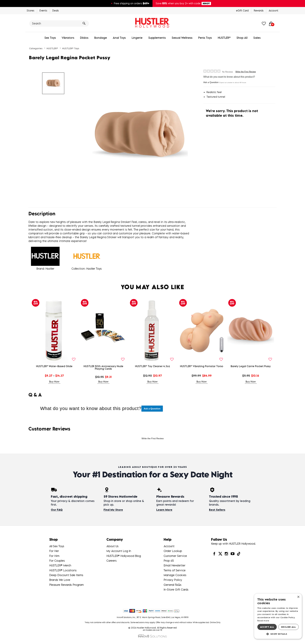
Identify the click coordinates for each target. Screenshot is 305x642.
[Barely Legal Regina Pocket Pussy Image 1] (140, 135)
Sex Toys (50, 37)
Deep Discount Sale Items (66, 575)
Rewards (259, 10)
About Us (112, 546)
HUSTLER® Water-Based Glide (54, 366)
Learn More (164, 509)
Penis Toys (205, 37)
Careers (111, 560)
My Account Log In (118, 551)
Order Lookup (173, 551)
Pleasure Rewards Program (66, 584)
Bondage (100, 37)
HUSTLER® (224, 37)
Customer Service (175, 556)
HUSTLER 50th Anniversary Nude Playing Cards (103, 367)
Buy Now (54, 381)
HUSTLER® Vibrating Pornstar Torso (201, 366)
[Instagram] (226, 553)
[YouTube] (232, 553)
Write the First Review (245, 72)
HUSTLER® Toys (70, 48)
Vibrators (68, 37)
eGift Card (242, 10)
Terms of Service (175, 570)
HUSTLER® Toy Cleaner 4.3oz (152, 366)
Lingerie (137, 37)
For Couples (57, 560)
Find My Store (113, 509)
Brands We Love (59, 579)
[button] (278, 634)
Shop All (242, 37)
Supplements (157, 37)
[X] (220, 553)
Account (273, 10)
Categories (35, 48)
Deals (55, 10)
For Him (54, 556)
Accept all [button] (267, 627)
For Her (54, 551)
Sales (257, 37)
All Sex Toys (56, 546)
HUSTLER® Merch (60, 565)
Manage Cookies (175, 575)
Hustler (49, 268)
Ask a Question (211, 82)
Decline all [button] (288, 627)
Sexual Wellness (182, 37)
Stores (30, 10)
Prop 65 (169, 560)
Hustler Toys (94, 268)
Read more (263, 620)
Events (43, 10)
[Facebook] (214, 553)
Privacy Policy (173, 579)
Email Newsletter (174, 565)
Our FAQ (56, 509)
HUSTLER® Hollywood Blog (123, 556)
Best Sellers (217, 509)
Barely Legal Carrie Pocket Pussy (251, 366)
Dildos (84, 37)
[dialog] (278, 616)
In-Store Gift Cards (176, 589)
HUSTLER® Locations (63, 570)
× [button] (298, 597)
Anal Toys (119, 37)
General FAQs (172, 584)
